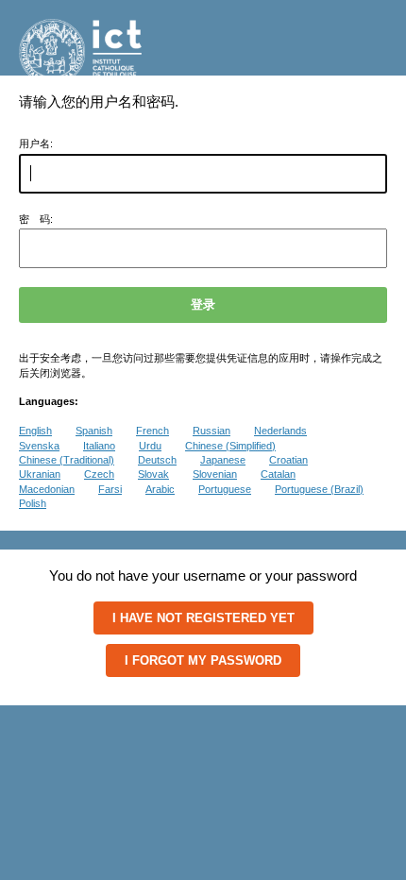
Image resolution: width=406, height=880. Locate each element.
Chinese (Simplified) (230, 445)
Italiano (99, 445)
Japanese (222, 459)
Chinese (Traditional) (66, 459)
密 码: (36, 219)
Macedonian (47, 489)
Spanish (94, 430)
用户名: (36, 143)
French (152, 430)
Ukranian (39, 474)
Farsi (110, 489)
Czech (99, 474)
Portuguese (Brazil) (319, 489)
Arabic (160, 489)
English (35, 430)
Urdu (150, 445)
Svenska (39, 445)
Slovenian (215, 474)
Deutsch (157, 459)
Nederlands (280, 430)
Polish (32, 503)
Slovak (153, 474)
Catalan (278, 474)
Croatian (288, 459)
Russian (211, 430)
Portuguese (224, 489)
